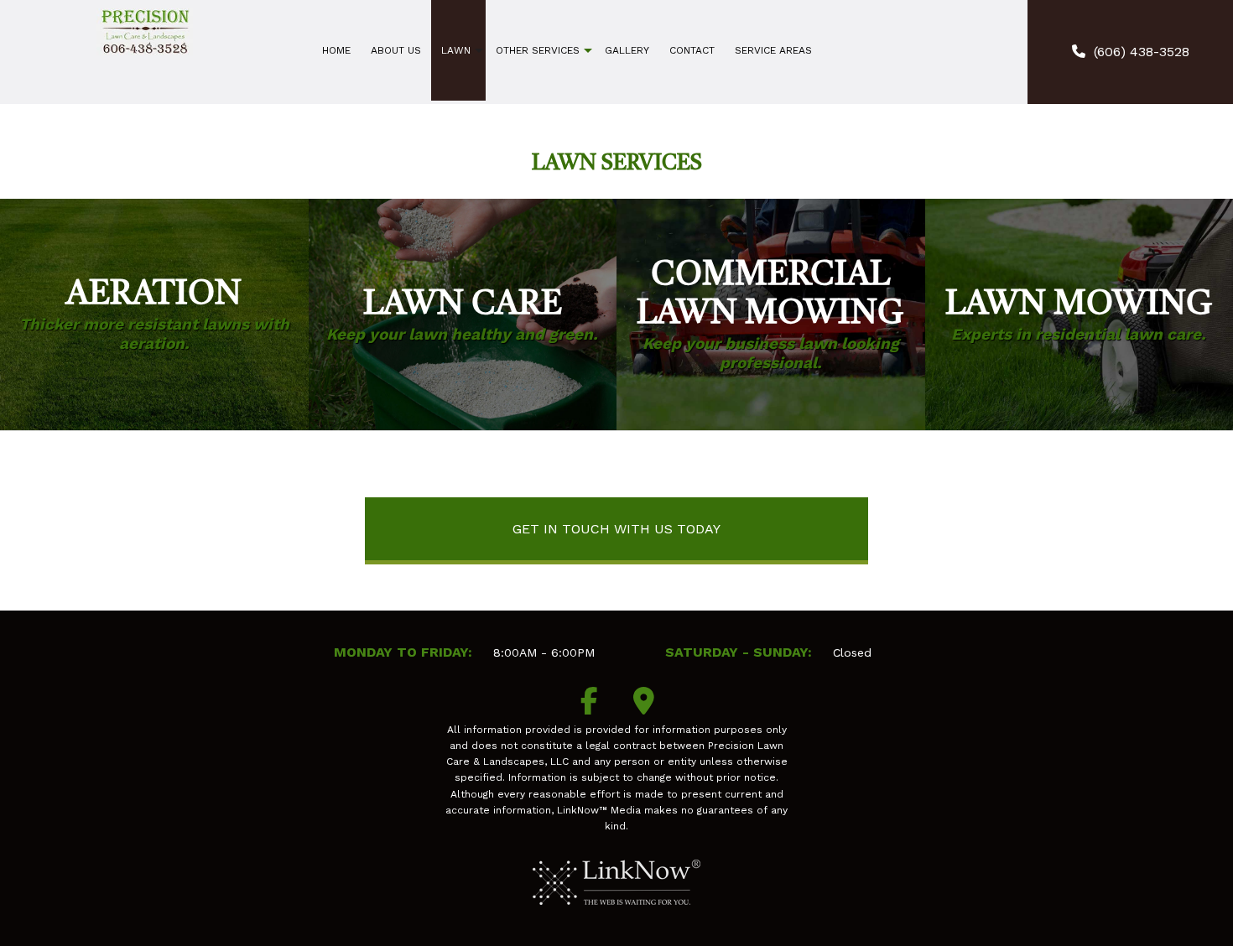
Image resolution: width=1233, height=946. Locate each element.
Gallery (627, 50)
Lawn (456, 50)
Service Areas (773, 50)
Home (336, 50)
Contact (692, 50)
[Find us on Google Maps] (644, 707)
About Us (396, 50)
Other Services (538, 50)
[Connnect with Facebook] (589, 707)
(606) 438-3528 (1141, 52)
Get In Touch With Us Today (616, 529)
